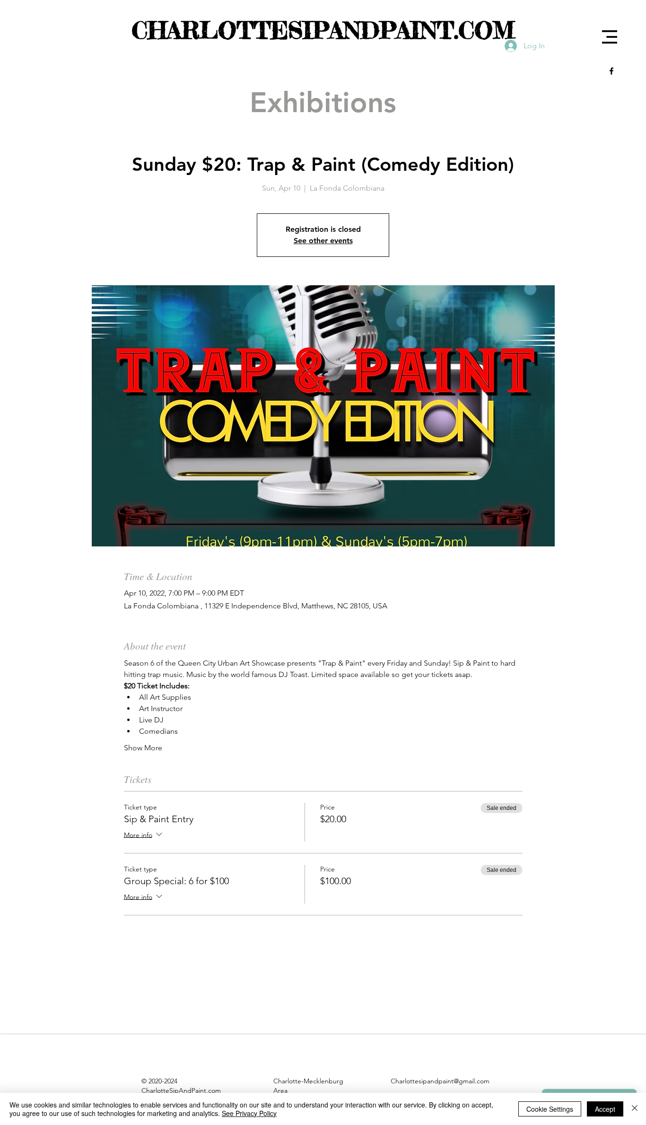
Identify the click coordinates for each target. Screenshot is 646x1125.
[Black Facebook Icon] (611, 71)
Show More (143, 747)
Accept (605, 1109)
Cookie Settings (549, 1109)
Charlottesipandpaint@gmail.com (440, 1081)
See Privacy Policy (249, 1113)
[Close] (634, 1108)
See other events (323, 240)
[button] (609, 36)
